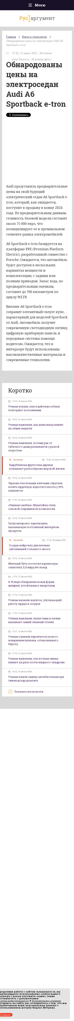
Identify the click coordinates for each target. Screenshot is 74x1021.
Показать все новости (28, 691)
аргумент (37, 18)
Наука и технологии (34, 36)
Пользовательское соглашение (46, 1000)
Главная (11, 36)
